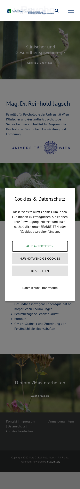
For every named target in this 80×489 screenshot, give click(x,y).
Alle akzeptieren (40, 246)
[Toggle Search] (57, 10)
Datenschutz (31, 288)
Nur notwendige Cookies (40, 258)
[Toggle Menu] (71, 11)
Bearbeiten (40, 271)
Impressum (50, 288)
